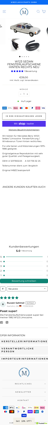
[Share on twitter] (7, 322)
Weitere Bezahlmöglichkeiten (24, 130)
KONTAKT (23, 400)
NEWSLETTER (23, 392)
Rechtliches (23, 384)
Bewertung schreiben (24, 281)
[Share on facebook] (1, 323)
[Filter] (3, 288)
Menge (24, 89)
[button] (17, 71)
